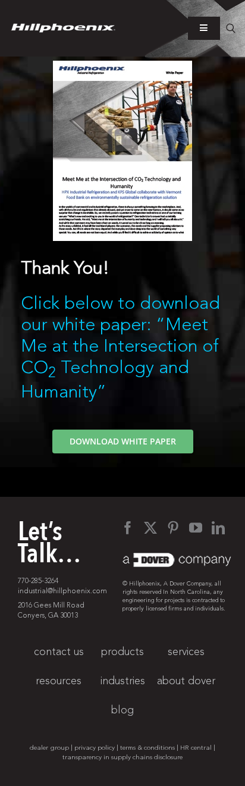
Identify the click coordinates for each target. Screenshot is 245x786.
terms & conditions (147, 748)
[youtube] (195, 527)
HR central (196, 748)
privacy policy (94, 748)
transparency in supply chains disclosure (122, 757)
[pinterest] (173, 527)
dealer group (49, 748)
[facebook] (127, 527)
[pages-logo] (63, 28)
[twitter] (150, 527)
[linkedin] (218, 527)
